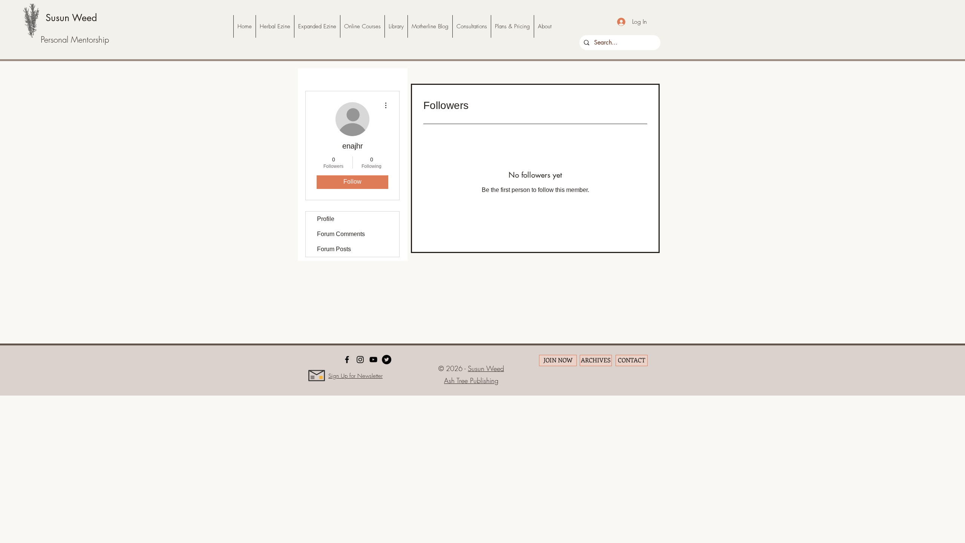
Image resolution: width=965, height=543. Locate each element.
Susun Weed (71, 18)
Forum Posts (334, 249)
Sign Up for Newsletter (355, 376)
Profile (325, 219)
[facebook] (347, 359)
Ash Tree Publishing (471, 380)
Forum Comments (341, 234)
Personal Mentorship (75, 39)
